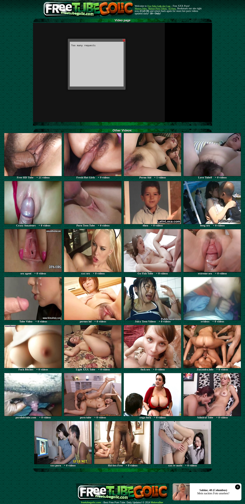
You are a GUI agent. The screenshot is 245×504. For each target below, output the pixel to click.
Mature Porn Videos (157, 8)
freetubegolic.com (91, 502)
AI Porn (172, 8)
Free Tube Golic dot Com (158, 6)
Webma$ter (157, 502)
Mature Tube (141, 8)
